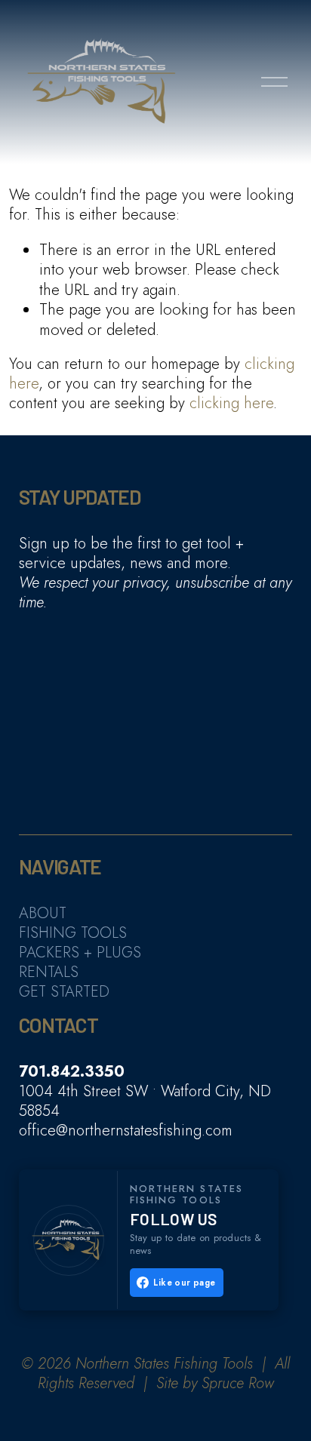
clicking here (231, 403)
